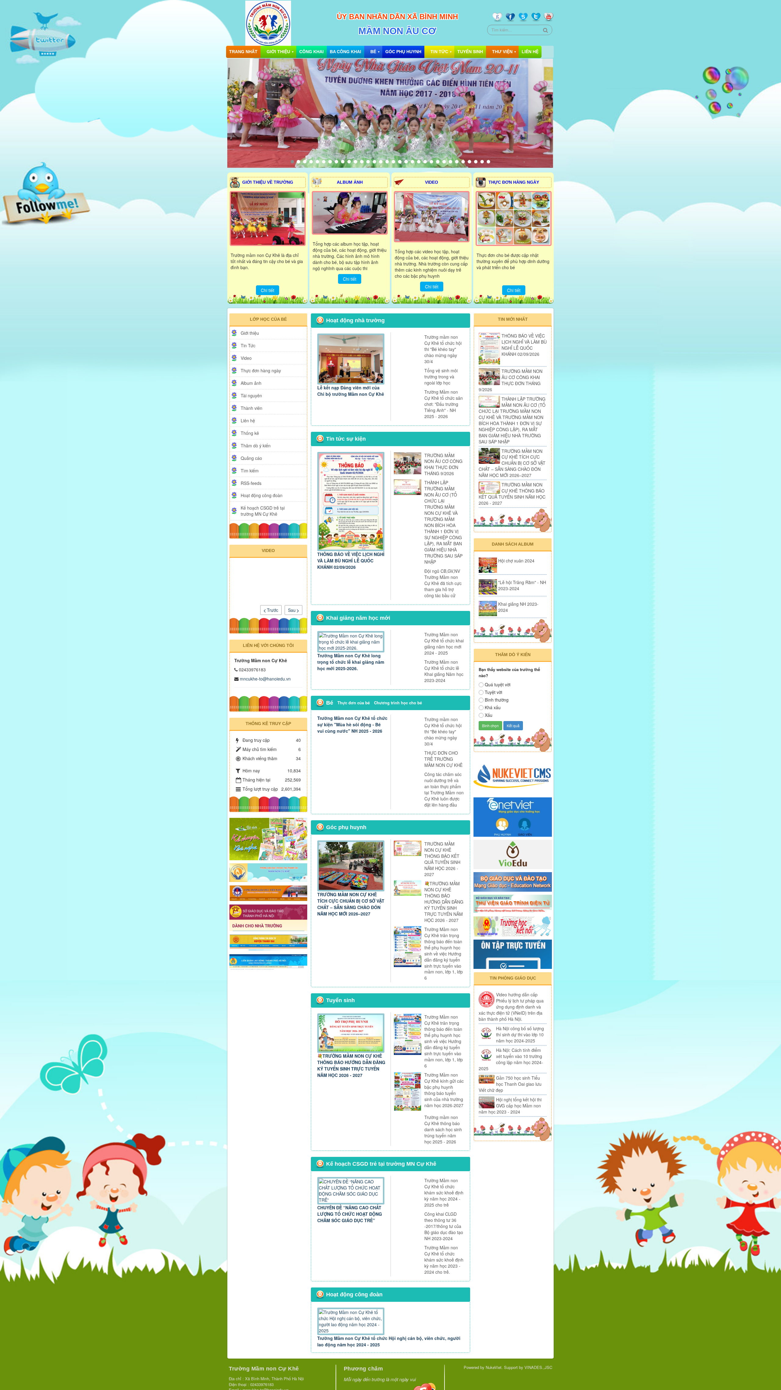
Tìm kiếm (250, 471)
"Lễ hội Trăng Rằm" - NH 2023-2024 (522, 585)
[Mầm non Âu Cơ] (268, 23)
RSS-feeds (251, 483)
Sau (292, 610)
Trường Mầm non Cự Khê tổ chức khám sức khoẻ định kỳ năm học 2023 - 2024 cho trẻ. (443, 1259)
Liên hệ (530, 51)
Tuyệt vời (493, 692)
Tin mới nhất (513, 319)
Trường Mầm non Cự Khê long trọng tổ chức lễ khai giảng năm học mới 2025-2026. (350, 661)
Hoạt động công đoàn (262, 495)
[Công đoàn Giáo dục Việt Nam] (268, 892)
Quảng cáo (251, 458)
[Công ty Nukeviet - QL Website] (512, 775)
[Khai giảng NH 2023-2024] (488, 608)
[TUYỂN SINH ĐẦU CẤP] (268, 917)
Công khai (311, 51)
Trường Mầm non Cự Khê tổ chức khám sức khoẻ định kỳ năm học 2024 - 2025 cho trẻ (443, 1192)
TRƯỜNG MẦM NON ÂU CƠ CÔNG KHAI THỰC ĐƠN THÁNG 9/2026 (443, 464)
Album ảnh (251, 383)
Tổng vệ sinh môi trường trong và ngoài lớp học (441, 376)
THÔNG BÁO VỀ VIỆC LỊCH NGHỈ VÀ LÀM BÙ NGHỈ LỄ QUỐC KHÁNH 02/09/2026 (350, 560)
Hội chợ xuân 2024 (516, 561)
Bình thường (497, 700)
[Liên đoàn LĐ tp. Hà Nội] (268, 961)
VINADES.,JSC (538, 1367)
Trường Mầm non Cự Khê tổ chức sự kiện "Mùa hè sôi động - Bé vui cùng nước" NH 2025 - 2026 (352, 724)
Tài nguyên (251, 395)
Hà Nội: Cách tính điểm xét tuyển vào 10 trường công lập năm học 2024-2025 (511, 1059)
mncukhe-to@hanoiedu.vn (265, 679)
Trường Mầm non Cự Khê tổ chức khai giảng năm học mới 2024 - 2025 (444, 643)
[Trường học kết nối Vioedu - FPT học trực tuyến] (512, 853)
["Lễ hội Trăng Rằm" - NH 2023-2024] (488, 586)
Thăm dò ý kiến (256, 445)
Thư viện (502, 51)
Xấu (488, 715)
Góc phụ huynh (403, 51)
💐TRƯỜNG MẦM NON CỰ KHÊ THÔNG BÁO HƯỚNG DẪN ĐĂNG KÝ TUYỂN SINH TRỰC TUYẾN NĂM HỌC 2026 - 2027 (443, 901)
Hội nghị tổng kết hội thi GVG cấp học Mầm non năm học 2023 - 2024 (510, 1105)
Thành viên (251, 408)
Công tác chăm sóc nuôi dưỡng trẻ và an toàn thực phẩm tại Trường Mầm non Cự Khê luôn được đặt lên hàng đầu (444, 789)
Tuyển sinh (470, 51)
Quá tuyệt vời (497, 684)
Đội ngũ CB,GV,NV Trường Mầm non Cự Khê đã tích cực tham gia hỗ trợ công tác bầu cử (443, 583)
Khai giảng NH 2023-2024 (518, 607)
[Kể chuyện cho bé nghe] (268, 838)
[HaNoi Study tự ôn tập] (512, 954)
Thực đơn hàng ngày (261, 370)
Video (246, 358)
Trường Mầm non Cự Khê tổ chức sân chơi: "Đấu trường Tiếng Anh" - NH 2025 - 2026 (443, 404)
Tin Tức (439, 51)
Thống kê (250, 433)
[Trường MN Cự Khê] (268, 872)
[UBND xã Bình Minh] (268, 941)
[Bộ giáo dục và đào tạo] (512, 881)
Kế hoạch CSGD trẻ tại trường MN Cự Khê (263, 511)
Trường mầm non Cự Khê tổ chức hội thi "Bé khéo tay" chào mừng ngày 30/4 (443, 349)
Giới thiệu (278, 51)
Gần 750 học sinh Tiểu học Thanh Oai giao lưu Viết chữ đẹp (510, 1084)
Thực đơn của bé (353, 703)
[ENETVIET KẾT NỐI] (512, 816)
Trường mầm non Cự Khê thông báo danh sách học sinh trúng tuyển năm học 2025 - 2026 (443, 1129)
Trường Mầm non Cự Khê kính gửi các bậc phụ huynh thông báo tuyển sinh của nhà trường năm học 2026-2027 (444, 1090)
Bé (373, 51)
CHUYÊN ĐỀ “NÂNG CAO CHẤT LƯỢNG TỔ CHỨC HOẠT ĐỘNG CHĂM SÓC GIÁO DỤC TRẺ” (349, 1213)
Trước (272, 610)
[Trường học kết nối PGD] (512, 926)
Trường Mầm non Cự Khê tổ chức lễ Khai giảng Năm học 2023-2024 (443, 671)
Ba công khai (345, 51)
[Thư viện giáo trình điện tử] (512, 903)
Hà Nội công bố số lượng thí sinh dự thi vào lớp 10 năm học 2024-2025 (520, 1034)
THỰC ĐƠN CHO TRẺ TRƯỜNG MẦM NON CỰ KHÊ (443, 759)
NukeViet (494, 1367)
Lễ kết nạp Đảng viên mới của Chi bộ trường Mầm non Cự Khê (350, 391)
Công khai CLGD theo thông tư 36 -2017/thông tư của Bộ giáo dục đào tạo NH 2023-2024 (443, 1226)
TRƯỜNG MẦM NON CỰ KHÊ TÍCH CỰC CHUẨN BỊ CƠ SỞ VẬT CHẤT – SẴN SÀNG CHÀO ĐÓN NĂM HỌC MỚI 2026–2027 (350, 904)
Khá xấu (493, 707)
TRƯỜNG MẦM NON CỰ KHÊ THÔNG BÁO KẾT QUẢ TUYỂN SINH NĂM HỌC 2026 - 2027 (442, 859)
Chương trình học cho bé (398, 703)
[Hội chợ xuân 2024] (488, 565)
